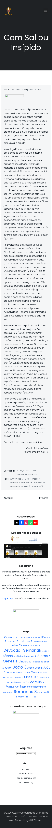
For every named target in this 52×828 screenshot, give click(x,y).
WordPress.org (26, 782)
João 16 (18, 673)
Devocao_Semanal (21, 650)
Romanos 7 (8, 692)
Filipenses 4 (29, 656)
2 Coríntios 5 (24, 641)
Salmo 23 (32, 697)
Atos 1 (45, 642)
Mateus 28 (38, 682)
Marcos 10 (18, 677)
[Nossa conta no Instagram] (26, 522)
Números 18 (37, 486)
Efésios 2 (8, 656)
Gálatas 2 (15, 482)
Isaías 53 (39, 661)
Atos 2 (16, 645)
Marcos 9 (15, 486)
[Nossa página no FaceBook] (21, 522)
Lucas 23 (46, 673)
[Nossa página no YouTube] (35, 522)
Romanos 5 (28, 686)
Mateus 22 (22, 682)
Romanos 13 (22, 696)
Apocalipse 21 (37, 642)
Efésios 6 (20, 656)
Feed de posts (26, 773)
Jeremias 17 (39, 482)
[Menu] (45, 10)
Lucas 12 (37, 672)
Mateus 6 (44, 677)
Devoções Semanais (27, 470)
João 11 (39, 667)
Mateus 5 (25, 486)
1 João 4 (36, 637)
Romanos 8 (25, 692)
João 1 (8, 667)
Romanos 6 (40, 686)
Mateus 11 (11, 682)
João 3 (20, 667)
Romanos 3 (13, 687)
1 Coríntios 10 (26, 637)
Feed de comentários (26, 778)
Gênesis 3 (12, 661)
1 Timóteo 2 (11, 641)
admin (18, 89)
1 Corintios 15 (11, 637)
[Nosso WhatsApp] (30, 522)
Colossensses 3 (30, 645)
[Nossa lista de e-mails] (16, 522)
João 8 (31, 667)
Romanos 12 (43, 692)
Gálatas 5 (43, 656)
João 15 (10, 672)
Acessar (26, 769)
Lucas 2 (28, 672)
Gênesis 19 (26, 482)
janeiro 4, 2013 (34, 89)
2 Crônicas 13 (16, 478)
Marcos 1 (8, 677)
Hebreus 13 (27, 661)
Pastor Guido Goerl (27, 474)
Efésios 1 (44, 650)
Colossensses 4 (32, 478)
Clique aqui (8, 598)
